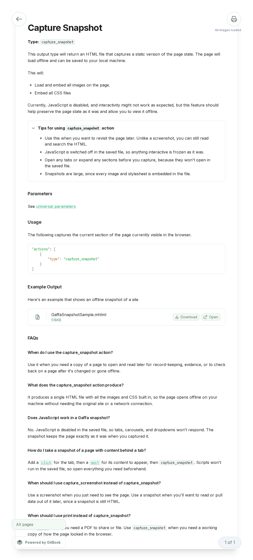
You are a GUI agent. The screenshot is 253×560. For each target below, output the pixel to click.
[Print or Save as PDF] (234, 19)
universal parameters (56, 206)
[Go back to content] (19, 19)
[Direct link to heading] (219, 128)
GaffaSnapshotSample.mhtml (78, 314)
